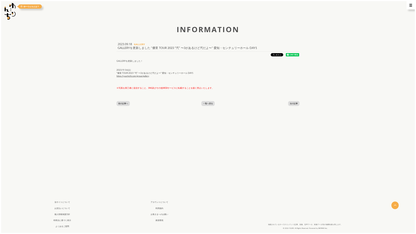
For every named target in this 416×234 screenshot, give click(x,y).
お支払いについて (62, 208)
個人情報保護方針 (62, 214)
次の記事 (294, 103)
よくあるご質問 (62, 226)
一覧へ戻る (208, 103)
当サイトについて (62, 202)
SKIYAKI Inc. (322, 228)
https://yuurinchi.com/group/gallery (133, 76)
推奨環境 (159, 220)
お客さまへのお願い (159, 214)
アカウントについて (159, 202)
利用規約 (159, 208)
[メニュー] (411, 5)
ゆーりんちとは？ (31, 6)
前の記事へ (123, 103)
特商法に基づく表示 (62, 220)
